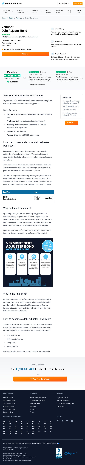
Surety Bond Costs (9, 403)
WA (16, 434)
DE (51, 421)
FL (4, 424)
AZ (22, 421)
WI (21, 434)
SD (33, 431)
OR (10, 431)
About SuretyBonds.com (38, 397)
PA (16, 431)
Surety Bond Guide (9, 400)
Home (4, 18)
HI (15, 424)
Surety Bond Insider (9, 409)
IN (38, 424)
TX (45, 431)
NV (39, 429)
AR (16, 421)
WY (33, 434)
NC (4, 429)
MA (10, 426)
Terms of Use (19, 443)
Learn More (79, 11)
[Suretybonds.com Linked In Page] (72, 421)
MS (45, 426)
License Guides (8, 412)
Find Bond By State (6, 11)
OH (51, 429)
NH (22, 429)
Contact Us (60, 406)
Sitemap (11, 443)
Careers (32, 409)
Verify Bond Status (63, 400)
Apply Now (48, 198)
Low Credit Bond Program (65, 403)
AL (10, 421)
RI (21, 431)
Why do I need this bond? (71, 106)
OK (4, 431)
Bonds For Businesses (20, 11)
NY (45, 429)
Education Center (9, 406)
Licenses (28, 443)
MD (16, 426)
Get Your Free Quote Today (40, 379)
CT (39, 421)
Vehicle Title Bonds (59, 11)
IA (21, 424)
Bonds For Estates (48, 11)
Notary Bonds (69, 11)
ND (10, 429)
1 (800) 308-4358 (25, 369)
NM (33, 429)
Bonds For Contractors (35, 11)
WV (28, 434)
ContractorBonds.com (37, 400)
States (11, 18)
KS (45, 424)
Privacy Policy (36, 443)
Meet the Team (35, 403)
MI (27, 426)
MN (33, 426)
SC (27, 431)
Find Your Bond (8, 397)
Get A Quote (78, 4)
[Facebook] (58, 421)
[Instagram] (62, 421)
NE (16, 429)
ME (22, 426)
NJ (27, 429)
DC (45, 421)
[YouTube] (67, 421)
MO (39, 426)
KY (51, 424)
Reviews (33, 406)
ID (27, 424)
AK (4, 421)
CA (28, 421)
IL (32, 424)
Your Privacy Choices (49, 443)
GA (10, 424)
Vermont (19, 18)
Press (32, 412)
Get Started (72, 123)
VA (4, 434)
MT (51, 426)
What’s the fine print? (69, 110)
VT (10, 434)
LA (4, 426)
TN (39, 431)
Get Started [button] (25, 54)
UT (51, 431)
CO (33, 421)
